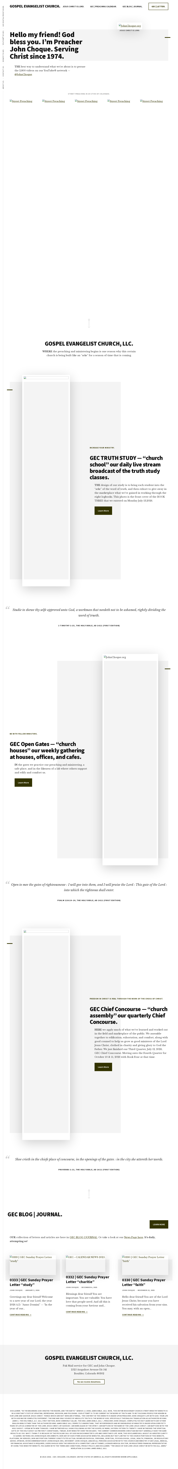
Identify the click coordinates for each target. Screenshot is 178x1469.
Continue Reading (20, 1315)
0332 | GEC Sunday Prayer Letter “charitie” (87, 1279)
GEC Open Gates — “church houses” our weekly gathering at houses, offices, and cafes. (47, 750)
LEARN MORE (159, 1224)
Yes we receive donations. (89, 1382)
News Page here (133, 1237)
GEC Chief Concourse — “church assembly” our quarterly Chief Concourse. (129, 1015)
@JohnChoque (23, 74)
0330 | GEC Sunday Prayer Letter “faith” (143, 1282)
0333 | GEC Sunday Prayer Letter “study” (31, 1282)
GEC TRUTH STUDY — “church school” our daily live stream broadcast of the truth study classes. (126, 467)
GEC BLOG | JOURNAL (83, 1237)
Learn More (103, 510)
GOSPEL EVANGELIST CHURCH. (35, 6)
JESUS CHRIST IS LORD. (129, 30)
